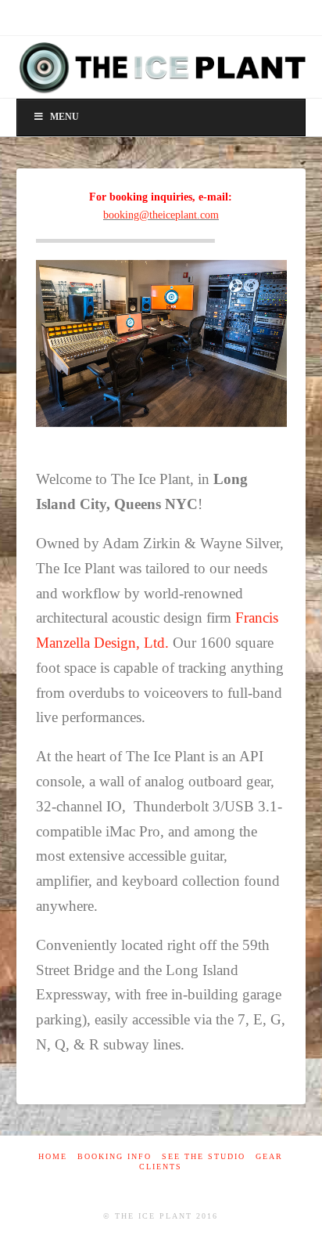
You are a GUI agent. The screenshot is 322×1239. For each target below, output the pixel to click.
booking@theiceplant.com (161, 215)
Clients (160, 1166)
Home (52, 1156)
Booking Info (114, 1156)
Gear (269, 1156)
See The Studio (203, 1156)
